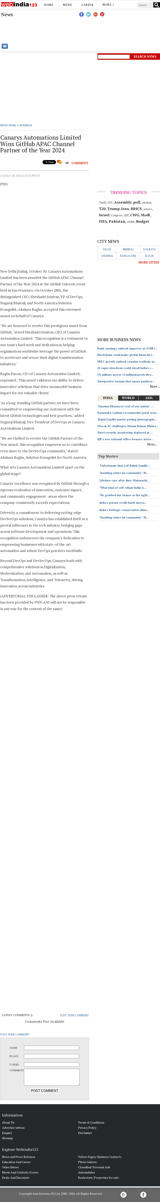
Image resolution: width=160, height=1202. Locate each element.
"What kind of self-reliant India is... (123, 488)
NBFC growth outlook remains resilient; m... (127, 361)
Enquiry (7, 1133)
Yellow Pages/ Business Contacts (99, 1157)
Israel (104, 214)
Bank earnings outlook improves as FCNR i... (127, 348)
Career (87, 5)
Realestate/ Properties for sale (98, 1178)
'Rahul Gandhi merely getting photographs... (127, 419)
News (67, 5)
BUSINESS (26, 125)
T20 (102, 208)
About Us (8, 1122)
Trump (113, 208)
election (146, 202)
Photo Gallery (87, 1162)
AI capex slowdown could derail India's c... (125, 368)
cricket (130, 222)
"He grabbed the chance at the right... (125, 495)
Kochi (149, 256)
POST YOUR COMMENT (74, 1015)
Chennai (107, 256)
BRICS (136, 208)
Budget (142, 221)
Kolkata (149, 249)
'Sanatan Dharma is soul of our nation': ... (126, 406)
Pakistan (117, 221)
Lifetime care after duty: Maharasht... (125, 480)
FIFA (103, 221)
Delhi (107, 249)
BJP (126, 215)
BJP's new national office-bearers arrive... (126, 439)
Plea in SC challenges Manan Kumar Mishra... (128, 426)
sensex (148, 209)
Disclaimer (85, 1133)
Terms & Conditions (91, 1122)
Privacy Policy (87, 1128)
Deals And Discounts (15, 1178)
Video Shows (10, 1167)
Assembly (122, 202)
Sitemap (7, 1138)
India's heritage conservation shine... (124, 510)
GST (110, 202)
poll (136, 202)
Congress (116, 215)
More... (155, 386)
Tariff (102, 202)
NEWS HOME (8, 125)
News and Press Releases (18, 1157)
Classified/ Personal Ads (94, 1167)
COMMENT (79, 163)
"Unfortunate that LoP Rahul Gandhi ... (125, 465)
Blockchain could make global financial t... (126, 355)
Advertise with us (13, 1128)
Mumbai (128, 249)
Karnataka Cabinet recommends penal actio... (128, 413)
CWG (134, 214)
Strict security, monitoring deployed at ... (125, 432)
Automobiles (86, 1172)
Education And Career (16, 1162)
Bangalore (128, 256)
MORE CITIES (148, 262)
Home (48, 5)
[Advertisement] (101, 30)
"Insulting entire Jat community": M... (124, 473)
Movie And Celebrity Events (20, 1172)
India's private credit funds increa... (123, 503)
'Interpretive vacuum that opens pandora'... (126, 381)
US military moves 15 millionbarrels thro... (125, 375)
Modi (145, 214)
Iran (125, 208)
